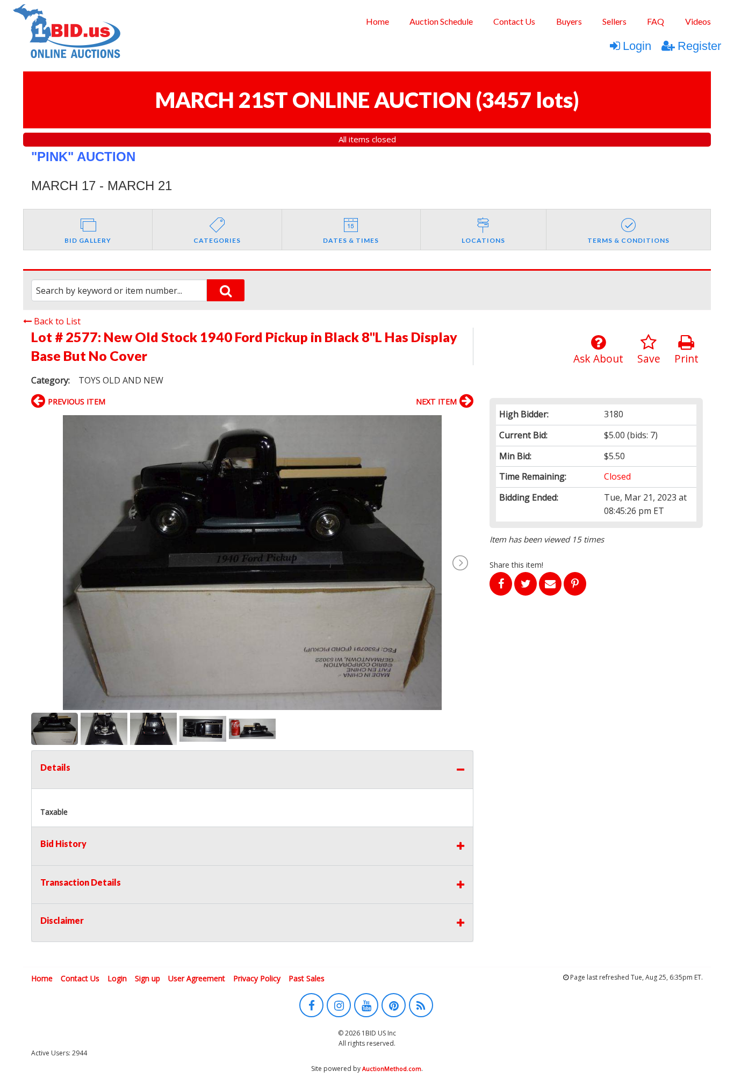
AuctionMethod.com (391, 1068)
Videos (698, 21)
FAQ (655, 21)
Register (699, 46)
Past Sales (307, 978)
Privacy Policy (256, 978)
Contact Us (514, 21)
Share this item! (516, 565)
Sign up (147, 978)
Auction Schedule (441, 21)
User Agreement (196, 978)
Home (377, 21)
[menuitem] (377, 21)
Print (686, 358)
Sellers (614, 21)
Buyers (569, 21)
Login (637, 46)
